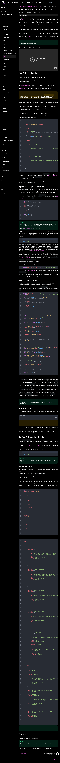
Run (2, 180)
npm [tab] (24, 238)
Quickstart (27, 28)
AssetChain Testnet (7, 32)
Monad (4, 108)
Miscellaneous (4, 189)
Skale (4, 124)
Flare (4, 81)
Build (2, 176)
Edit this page (23, 753)
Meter (4, 103)
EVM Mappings (49, 402)
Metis (4, 105)
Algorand (4, 144)
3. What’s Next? (5, 19)
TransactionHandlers (25, 85)
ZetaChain (5, 137)
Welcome (3, 7)
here (29, 36)
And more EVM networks (8, 140)
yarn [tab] (21, 238)
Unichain (5, 129)
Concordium (4, 147)
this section (29, 227)
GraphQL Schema (31, 270)
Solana (3, 164)
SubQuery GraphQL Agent (39, 2)
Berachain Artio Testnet (8, 50)
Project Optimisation (24, 745)
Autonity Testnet (6, 37)
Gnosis (4, 86)
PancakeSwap (6, 59)
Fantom (4, 78)
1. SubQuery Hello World (7, 14)
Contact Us (3, 193)
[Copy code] (56, 121)
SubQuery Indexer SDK (28, 2)
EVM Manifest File (30, 181)
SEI (3, 121)
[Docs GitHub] (45, 2)
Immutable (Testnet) (7, 92)
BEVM (4, 47)
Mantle (4, 100)
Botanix (4, 66)
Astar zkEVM (5, 34)
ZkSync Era (5, 126)
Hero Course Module (28, 228)
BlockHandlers (23, 83)
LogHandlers (23, 88)
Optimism (5, 111)
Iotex (4, 94)
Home (22, 2)
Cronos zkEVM (6, 72)
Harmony (5, 89)
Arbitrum (5, 29)
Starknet (4, 167)
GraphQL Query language (45, 487)
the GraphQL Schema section (37, 250)
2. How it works (5, 17)
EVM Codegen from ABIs (24, 257)
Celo (4, 69)
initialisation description (29, 31)
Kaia (4, 97)
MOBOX (24, 19)
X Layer (4, 132)
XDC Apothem (6, 135)
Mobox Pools (6, 56)
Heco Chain (5, 84)
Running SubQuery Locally (34, 445)
